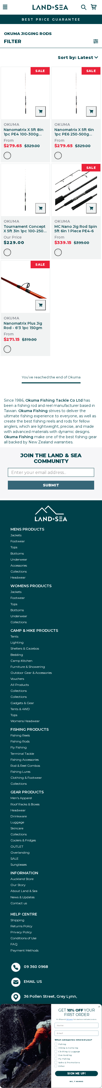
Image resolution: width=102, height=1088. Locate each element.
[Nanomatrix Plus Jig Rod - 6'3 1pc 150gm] (25, 287)
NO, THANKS (76, 1081)
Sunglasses (18, 864)
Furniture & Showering (27, 667)
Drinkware (18, 816)
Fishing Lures (20, 772)
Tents (14, 636)
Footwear (17, 541)
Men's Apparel (21, 798)
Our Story (18, 885)
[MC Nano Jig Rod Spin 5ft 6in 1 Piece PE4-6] (76, 190)
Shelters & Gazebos (24, 648)
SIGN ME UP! (76, 1073)
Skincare (16, 828)
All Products (19, 685)
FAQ (14, 944)
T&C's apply (69, 1019)
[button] (12, 7)
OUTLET (16, 846)
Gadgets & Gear (22, 703)
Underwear (18, 559)
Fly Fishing (18, 747)
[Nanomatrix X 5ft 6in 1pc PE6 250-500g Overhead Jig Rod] (76, 93)
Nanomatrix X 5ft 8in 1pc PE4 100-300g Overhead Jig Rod (23, 134)
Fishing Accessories (24, 760)
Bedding (16, 655)
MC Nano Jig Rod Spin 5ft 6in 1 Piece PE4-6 (75, 228)
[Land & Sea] (50, 7)
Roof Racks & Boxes (24, 804)
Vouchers (17, 679)
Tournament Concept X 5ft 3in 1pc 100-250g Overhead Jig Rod (25, 231)
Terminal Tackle (22, 754)
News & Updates (22, 897)
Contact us (18, 903)
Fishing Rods (20, 741)
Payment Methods (24, 950)
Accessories (18, 565)
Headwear (18, 577)
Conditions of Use (23, 938)
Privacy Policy (21, 932)
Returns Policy (21, 926)
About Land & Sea (23, 891)
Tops (13, 547)
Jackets (15, 535)
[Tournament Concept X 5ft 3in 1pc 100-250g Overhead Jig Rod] (25, 190)
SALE (14, 858)
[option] (7, 155)
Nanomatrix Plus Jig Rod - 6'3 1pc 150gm (23, 325)
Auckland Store (21, 879)
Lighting (17, 642)
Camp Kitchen (21, 661)
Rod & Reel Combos (25, 766)
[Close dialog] (99, 1006)
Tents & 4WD (20, 709)
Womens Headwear (25, 721)
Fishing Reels (20, 735)
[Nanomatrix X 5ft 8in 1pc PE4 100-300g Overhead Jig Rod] (25, 93)
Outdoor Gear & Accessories (31, 673)
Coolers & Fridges (23, 840)
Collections (18, 571)
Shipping (17, 920)
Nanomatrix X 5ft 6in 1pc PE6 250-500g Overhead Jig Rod (74, 134)
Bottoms (17, 553)
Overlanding (20, 852)
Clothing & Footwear (26, 778)
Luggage (17, 822)
